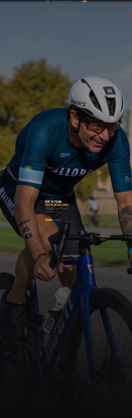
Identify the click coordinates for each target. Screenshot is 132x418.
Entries (68, 1)
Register (84, 1)
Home (54, 1)
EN (81, 1)
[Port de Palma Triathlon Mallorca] (47, 1)
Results (71, 1)
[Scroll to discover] (66, 416)
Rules (65, 1)
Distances (57, 1)
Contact (75, 1)
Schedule (61, 1)
